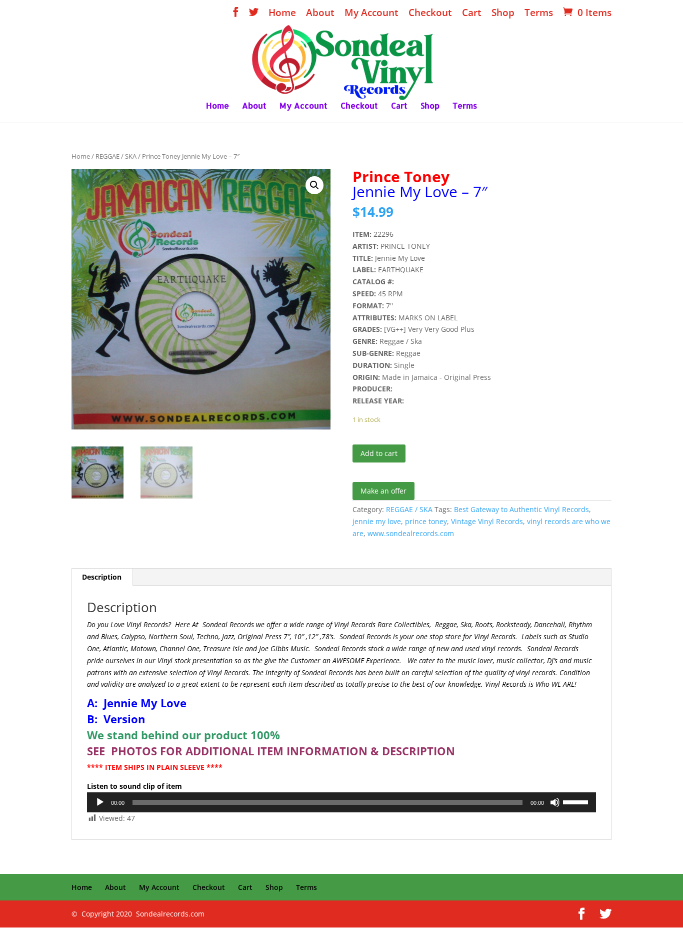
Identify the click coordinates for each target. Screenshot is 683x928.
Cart (472, 13)
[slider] (577, 801)
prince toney (426, 521)
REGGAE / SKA (116, 156)
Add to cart (379, 453)
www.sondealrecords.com (411, 533)
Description (102, 577)
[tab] (102, 577)
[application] (341, 802)
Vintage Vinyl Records (487, 521)
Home (282, 13)
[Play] (100, 802)
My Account (371, 13)
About (320, 13)
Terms (538, 13)
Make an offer (383, 491)
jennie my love (376, 521)
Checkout (430, 13)
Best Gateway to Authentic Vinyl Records (521, 509)
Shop (503, 13)
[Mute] (555, 802)
